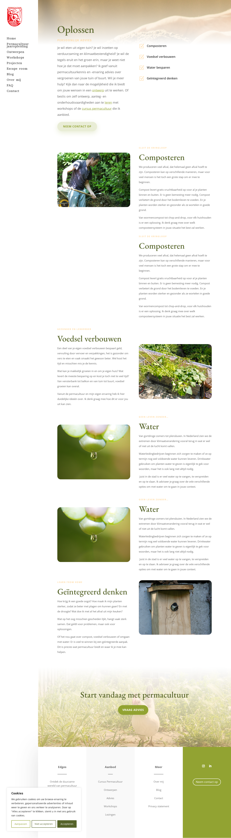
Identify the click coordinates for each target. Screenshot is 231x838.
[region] (44, 809)
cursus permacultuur (97, 108)
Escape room (17, 69)
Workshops (15, 57)
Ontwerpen (15, 52)
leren (108, 102)
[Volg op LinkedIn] (210, 766)
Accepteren (67, 823)
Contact (13, 91)
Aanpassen (21, 823)
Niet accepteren (44, 823)
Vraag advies (133, 710)
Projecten (14, 63)
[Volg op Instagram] (203, 766)
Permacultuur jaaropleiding (18, 45)
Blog (10, 74)
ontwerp (98, 90)
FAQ (10, 85)
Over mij (14, 80)
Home (11, 38)
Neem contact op (77, 126)
